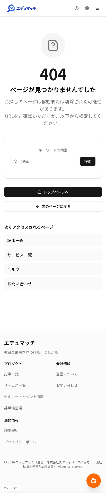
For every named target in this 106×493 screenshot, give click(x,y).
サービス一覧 (19, 255)
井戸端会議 (13, 407)
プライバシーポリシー (22, 441)
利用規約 (11, 430)
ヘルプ (13, 269)
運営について (67, 373)
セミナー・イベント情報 (24, 396)
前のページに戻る (56, 206)
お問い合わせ (19, 283)
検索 (87, 161)
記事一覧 (15, 240)
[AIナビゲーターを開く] (93, 480)
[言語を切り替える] (87, 8)
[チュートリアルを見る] (76, 8)
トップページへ (56, 192)
